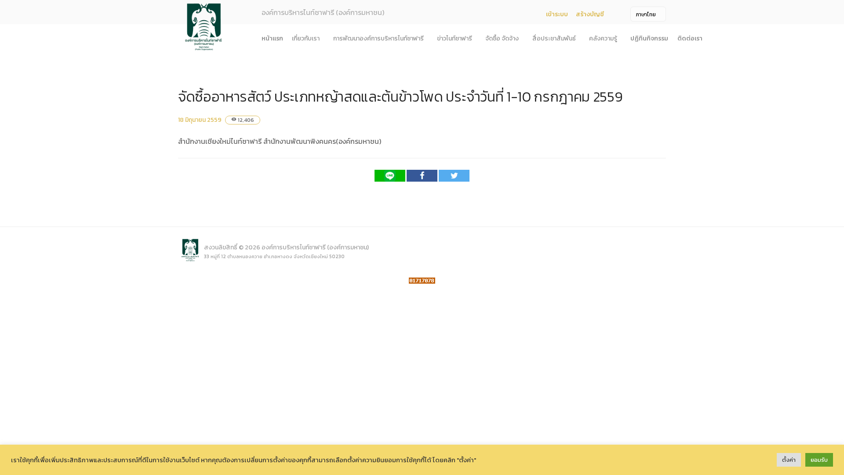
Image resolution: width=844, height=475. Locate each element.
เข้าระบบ (557, 14)
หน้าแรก (272, 38)
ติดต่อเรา (689, 38)
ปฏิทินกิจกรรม (649, 38)
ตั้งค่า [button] (789, 460)
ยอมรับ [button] (819, 460)
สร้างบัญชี (590, 14)
